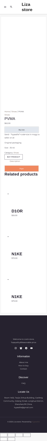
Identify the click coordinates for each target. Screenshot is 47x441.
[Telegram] (26, 348)
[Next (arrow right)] (11, 439)
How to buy (23, 365)
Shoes (14, 111)
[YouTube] (31, 348)
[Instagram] (16, 348)
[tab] (26, 161)
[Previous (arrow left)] (3, 439)
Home (7, 111)
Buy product (13, 157)
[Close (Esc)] (3, 435)
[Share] (11, 435)
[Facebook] (21, 348)
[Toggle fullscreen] (19, 435)
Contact (23, 369)
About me (23, 362)
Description (15, 161)
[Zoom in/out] (27, 435)
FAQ (23, 383)
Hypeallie (36, 422)
